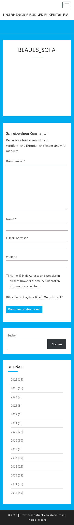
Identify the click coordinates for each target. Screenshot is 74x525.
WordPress (57, 515)
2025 (14, 388)
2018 (14, 449)
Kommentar (15, 161)
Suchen (12, 335)
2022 (14, 414)
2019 (14, 440)
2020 (14, 432)
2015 (14, 475)
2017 (14, 458)
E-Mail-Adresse (17, 238)
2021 (14, 423)
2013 (14, 493)
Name (11, 219)
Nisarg (42, 519)
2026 (14, 379)
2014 (14, 484)
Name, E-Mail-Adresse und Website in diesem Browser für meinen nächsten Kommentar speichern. (35, 281)
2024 (14, 397)
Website (11, 257)
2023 (14, 405)
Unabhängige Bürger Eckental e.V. (35, 14)
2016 (14, 466)
